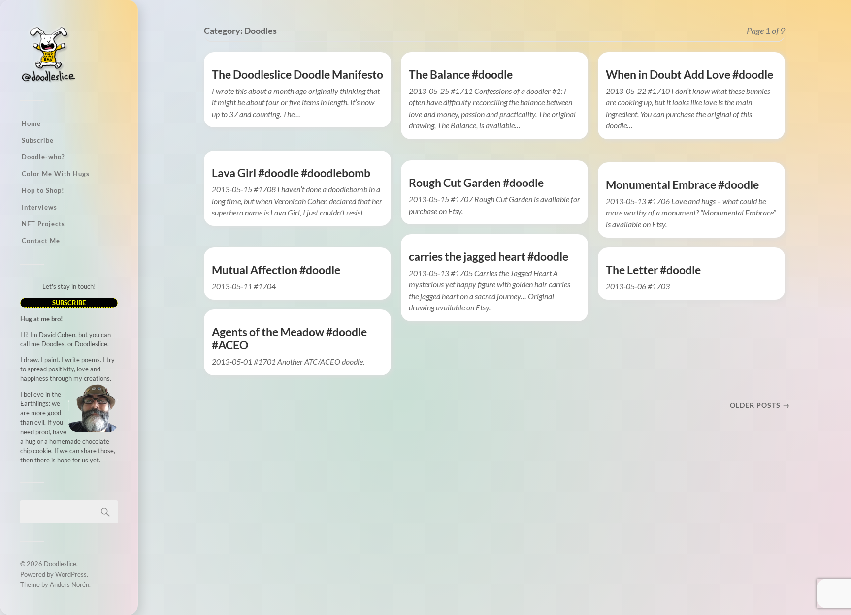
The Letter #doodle (653, 270)
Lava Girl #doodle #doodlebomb (291, 173)
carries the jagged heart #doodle (488, 256)
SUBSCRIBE (69, 303)
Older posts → (760, 405)
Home (31, 123)
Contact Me (41, 241)
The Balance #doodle (461, 74)
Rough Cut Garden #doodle (476, 182)
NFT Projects (43, 224)
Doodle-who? (43, 157)
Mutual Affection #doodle (276, 270)
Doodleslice (60, 564)
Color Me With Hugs (56, 174)
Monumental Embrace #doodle (682, 184)
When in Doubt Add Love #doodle (689, 74)
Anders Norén (69, 584)
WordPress (71, 574)
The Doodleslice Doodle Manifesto (297, 74)
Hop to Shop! (43, 190)
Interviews (39, 207)
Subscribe (38, 140)
